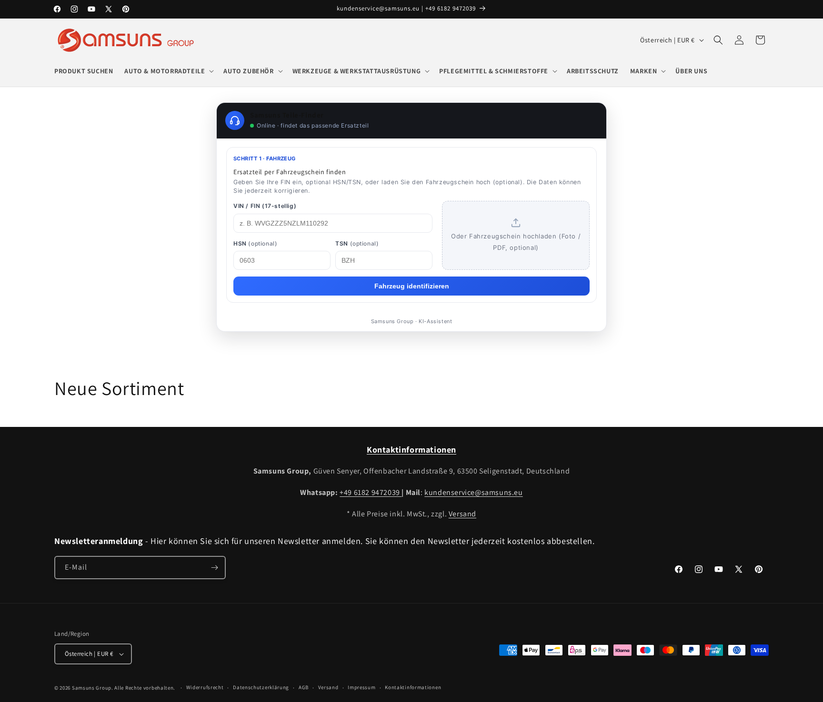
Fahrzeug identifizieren (411, 286)
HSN (255, 243)
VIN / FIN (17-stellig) (264, 205)
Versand (462, 514)
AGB (304, 687)
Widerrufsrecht (205, 687)
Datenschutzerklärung (261, 687)
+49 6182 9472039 (370, 492)
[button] (168, 71)
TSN (357, 243)
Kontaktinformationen (413, 687)
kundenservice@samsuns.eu (473, 492)
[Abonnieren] (214, 567)
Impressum (361, 687)
